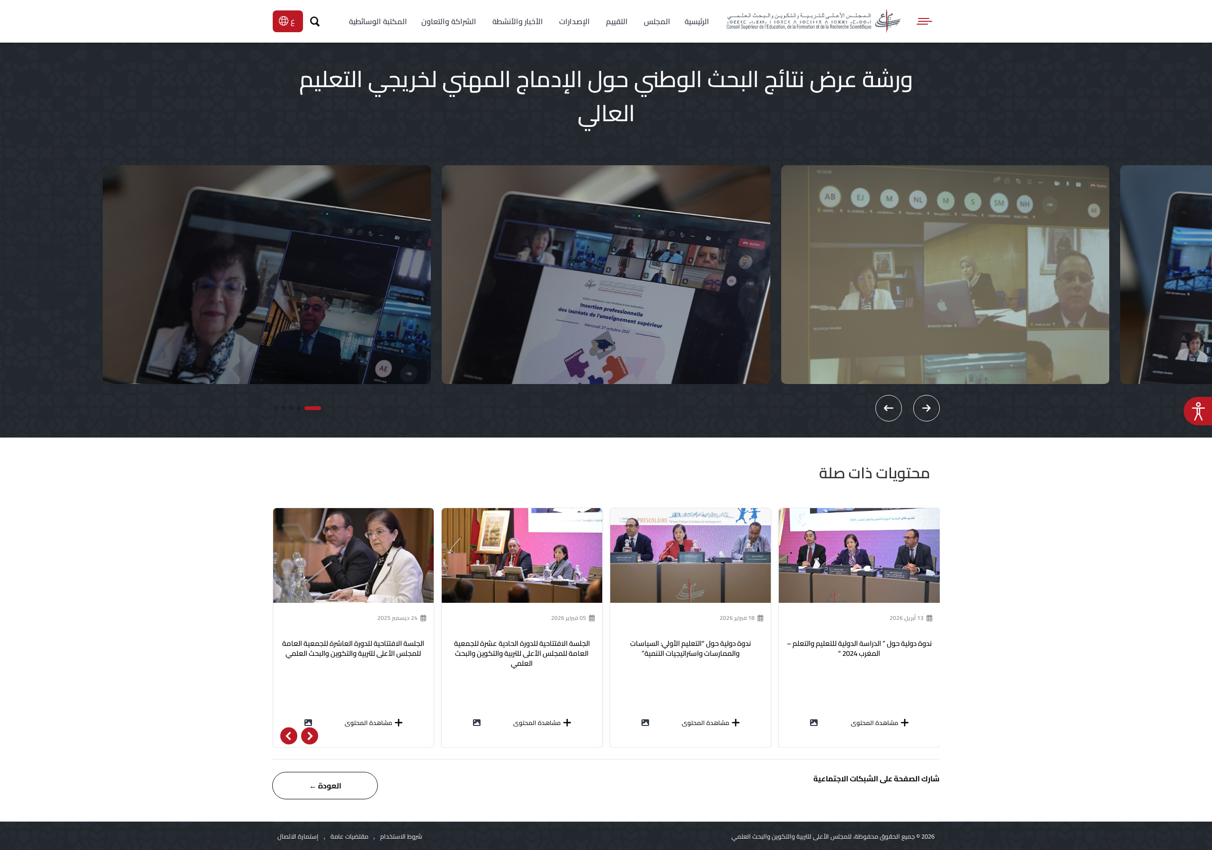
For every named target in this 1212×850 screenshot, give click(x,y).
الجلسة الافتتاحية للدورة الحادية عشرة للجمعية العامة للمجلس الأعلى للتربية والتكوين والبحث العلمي (522, 653)
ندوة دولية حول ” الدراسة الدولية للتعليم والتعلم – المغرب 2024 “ (859, 648)
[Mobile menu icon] (925, 21)
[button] (312, 408)
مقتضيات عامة (349, 836)
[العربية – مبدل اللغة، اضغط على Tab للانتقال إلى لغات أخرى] (294, 21)
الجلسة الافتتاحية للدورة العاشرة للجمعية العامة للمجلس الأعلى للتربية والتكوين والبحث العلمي (353, 648)
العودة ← (325, 785)
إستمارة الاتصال (298, 836)
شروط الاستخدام (401, 836)
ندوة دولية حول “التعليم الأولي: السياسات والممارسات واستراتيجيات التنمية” (690, 648)
